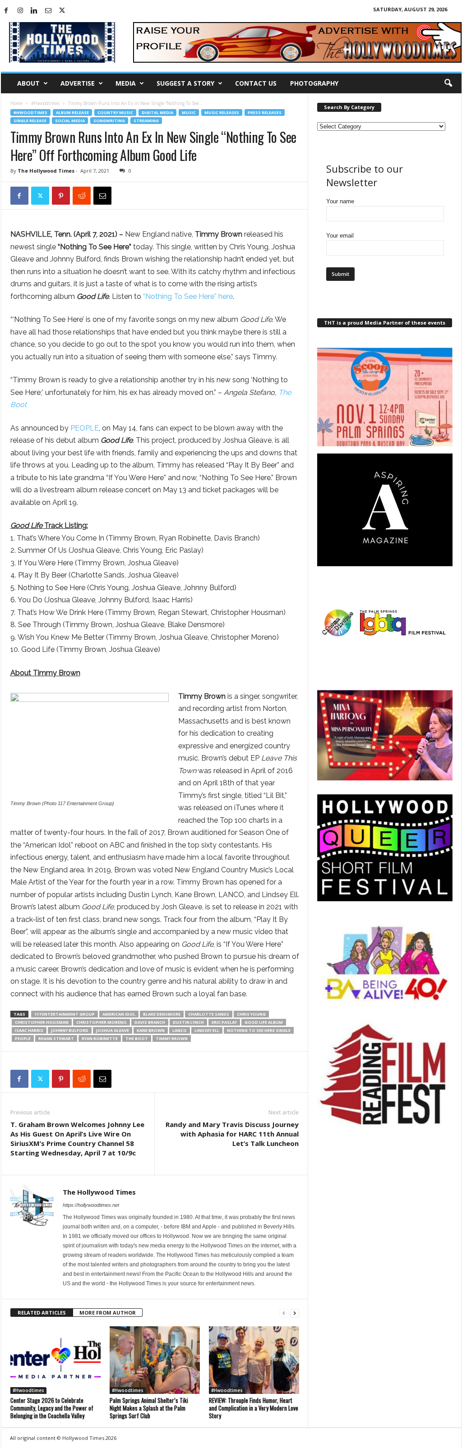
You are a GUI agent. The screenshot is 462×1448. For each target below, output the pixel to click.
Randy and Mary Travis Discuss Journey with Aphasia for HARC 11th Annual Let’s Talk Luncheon (232, 1134)
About (28, 83)
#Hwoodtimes (45, 103)
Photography (314, 83)
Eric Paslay (224, 1022)
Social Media (70, 121)
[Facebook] (6, 11)
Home (16, 103)
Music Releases (221, 112)
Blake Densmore (161, 1014)
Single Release (30, 121)
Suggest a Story (185, 83)
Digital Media (157, 112)
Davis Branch (149, 1022)
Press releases (265, 112)
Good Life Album (264, 1022)
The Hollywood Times (46, 170)
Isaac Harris (29, 1030)
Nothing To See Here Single (259, 1030)
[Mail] (48, 11)
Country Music (115, 112)
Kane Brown (151, 1030)
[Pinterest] (61, 196)
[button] (448, 83)
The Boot (136, 1038)
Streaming (146, 121)
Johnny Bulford (69, 1030)
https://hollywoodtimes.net (91, 1205)
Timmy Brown (172, 1038)
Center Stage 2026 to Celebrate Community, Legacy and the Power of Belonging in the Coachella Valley (51, 1408)
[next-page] (294, 1313)
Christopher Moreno (101, 1022)
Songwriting (109, 121)
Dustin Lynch (188, 1022)
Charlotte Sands (208, 1014)
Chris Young (251, 1014)
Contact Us (256, 83)
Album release (72, 112)
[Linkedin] (34, 11)
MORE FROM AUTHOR (107, 1312)
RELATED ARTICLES (42, 1312)
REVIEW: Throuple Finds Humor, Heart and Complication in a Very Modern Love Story (253, 1408)
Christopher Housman (42, 1022)
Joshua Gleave (112, 1030)
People (23, 1038)
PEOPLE (84, 428)
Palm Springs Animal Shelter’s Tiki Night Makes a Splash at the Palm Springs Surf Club (149, 1408)
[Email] (102, 196)
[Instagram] (20, 11)
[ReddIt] (82, 196)
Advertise (77, 83)
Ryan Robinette (100, 1038)
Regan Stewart (56, 1038)
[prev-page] (283, 1313)
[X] (62, 11)
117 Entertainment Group (64, 1014)
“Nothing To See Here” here (188, 296)
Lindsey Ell (206, 1030)
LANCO (179, 1030)
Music (189, 112)
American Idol (118, 1014)
